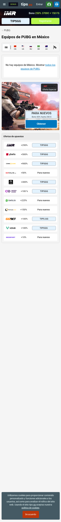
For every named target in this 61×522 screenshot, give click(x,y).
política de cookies (30, 508)
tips (26, 4)
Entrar (39, 4)
